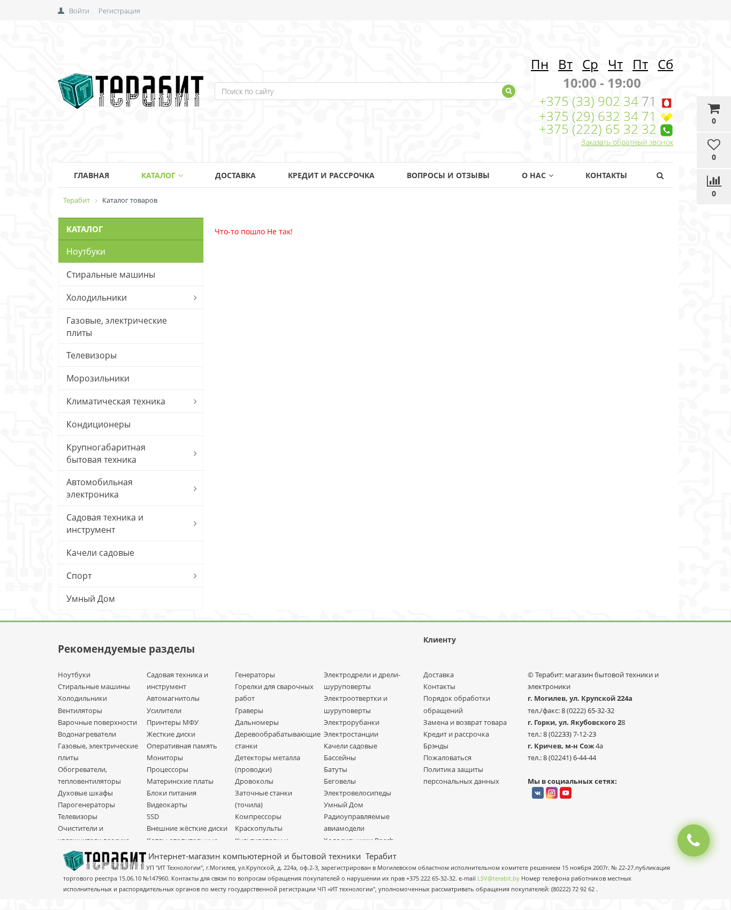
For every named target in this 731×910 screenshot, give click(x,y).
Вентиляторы (80, 710)
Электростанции (351, 734)
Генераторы (255, 674)
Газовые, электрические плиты (116, 327)
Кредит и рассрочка (456, 734)
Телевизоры (91, 355)
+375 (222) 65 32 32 (598, 128)
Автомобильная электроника (99, 488)
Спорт (79, 576)
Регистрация (119, 11)
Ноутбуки (85, 251)
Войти (79, 11)
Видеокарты (167, 804)
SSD (153, 816)
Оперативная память (182, 746)
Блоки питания (171, 793)
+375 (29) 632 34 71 (598, 116)
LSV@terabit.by (498, 878)
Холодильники (96, 297)
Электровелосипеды (357, 793)
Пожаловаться (447, 757)
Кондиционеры (98, 424)
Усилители (164, 710)
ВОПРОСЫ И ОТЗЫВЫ (448, 175)
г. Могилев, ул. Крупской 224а (580, 698)
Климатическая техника (115, 401)
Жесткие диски (171, 734)
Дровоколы (254, 781)
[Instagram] (552, 793)
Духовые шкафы (85, 793)
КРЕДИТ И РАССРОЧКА (331, 175)
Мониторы (165, 757)
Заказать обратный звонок (627, 142)
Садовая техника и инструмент (104, 523)
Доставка (235, 175)
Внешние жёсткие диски (187, 828)
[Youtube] (566, 793)
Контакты (606, 175)
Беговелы (340, 781)
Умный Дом (90, 599)
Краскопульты (259, 828)
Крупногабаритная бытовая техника (106, 453)
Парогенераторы (86, 804)
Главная (91, 175)
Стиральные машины (110, 274)
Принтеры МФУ (173, 722)
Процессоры (167, 769)
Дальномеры (257, 722)
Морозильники (98, 378)
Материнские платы (180, 781)
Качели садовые (100, 553)
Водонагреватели (87, 734)
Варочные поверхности (97, 722)
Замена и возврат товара (465, 722)
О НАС (534, 175)
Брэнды (435, 746)
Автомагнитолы (173, 698)
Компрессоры (258, 816)
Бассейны (340, 757)
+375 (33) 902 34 (590, 101)
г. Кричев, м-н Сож (562, 746)
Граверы (249, 710)
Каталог (158, 175)
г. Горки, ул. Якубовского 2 (574, 722)
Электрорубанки (351, 722)
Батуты (335, 769)
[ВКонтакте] (538, 793)
